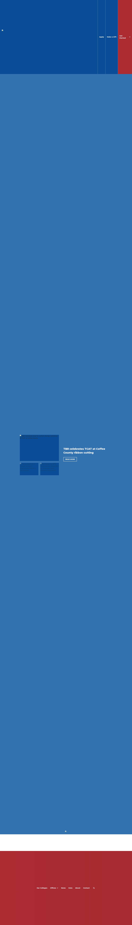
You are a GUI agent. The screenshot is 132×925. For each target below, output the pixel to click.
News (63, 888)
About (77, 888)
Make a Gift (111, 37)
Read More (70, 459)
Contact (86, 888)
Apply (101, 37)
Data (70, 888)
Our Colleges (42, 888)
